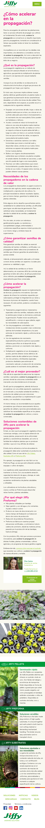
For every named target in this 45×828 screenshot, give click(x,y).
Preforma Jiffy (21, 456)
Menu (37, 4)
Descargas (11, 799)
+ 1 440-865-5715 (31, 571)
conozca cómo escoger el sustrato (28, 548)
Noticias (23, 795)
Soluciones (9, 795)
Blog (36, 799)
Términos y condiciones (23, 804)
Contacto (25, 799)
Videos (34, 795)
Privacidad (7, 804)
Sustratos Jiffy (8, 456)
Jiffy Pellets (31, 453)
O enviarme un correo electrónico (32, 579)
